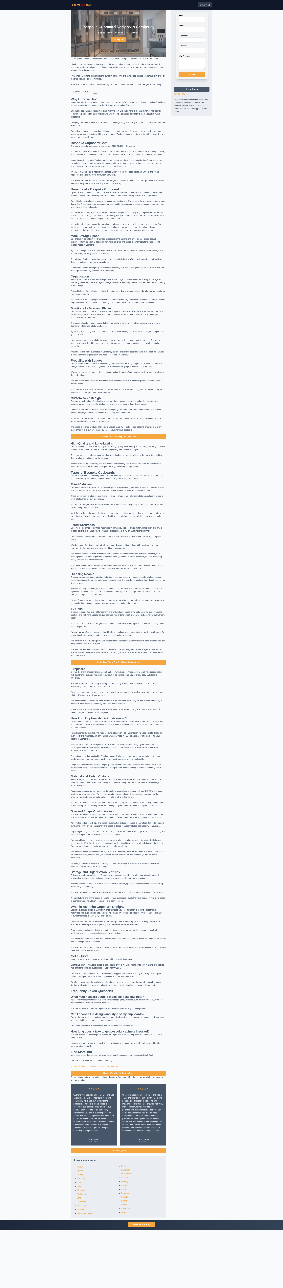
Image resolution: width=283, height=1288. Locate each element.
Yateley (102, 1066)
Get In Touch (192, 89)
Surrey (80, 1171)
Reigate (124, 1197)
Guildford (81, 1182)
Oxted (123, 1212)
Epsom (124, 1185)
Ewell (123, 1189)
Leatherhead (126, 1174)
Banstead (125, 1193)
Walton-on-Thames (85, 1213)
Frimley (74, 1066)
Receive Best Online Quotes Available (118, 437)
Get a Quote (118, 39)
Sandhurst (82, 1066)
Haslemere (126, 1170)
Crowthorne (93, 1066)
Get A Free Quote (118, 1151)
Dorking (124, 1181)
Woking (80, 1175)
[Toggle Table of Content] (93, 92)
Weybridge (81, 1205)
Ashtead (124, 1178)
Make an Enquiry (141, 1224)
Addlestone (82, 1194)
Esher (123, 1166)
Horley (124, 1205)
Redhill (124, 1201)
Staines (80, 1198)
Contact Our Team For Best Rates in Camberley (118, 662)
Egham (80, 1186)
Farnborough (112, 1066)
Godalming (81, 1202)
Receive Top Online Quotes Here (118, 1073)
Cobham (80, 1209)
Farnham (81, 1178)
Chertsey (81, 1190)
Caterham (125, 1208)
